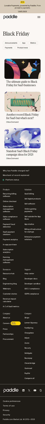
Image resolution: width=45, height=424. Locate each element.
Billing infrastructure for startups (32, 230)
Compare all (29, 378)
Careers (9, 323)
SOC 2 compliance (32, 289)
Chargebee (29, 333)
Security (6, 415)
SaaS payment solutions (9, 233)
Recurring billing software (9, 195)
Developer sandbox (32, 284)
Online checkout (9, 201)
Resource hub (8, 273)
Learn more (22, 11)
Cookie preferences (12, 401)
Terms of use (9, 406)
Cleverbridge (29, 363)
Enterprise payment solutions (32, 238)
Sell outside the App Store (32, 217)
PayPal (27, 373)
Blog (4, 279)
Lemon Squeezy (30, 323)
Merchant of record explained (16, 175)
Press (5, 329)
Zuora (26, 343)
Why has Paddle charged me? (16, 171)
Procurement (8, 339)
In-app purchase (10, 244)
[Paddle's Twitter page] (29, 390)
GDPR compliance (31, 294)
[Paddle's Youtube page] (34, 390)
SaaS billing (29, 194)
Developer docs (30, 279)
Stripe (26, 318)
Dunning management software (8, 259)
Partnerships (8, 334)
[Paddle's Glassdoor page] (40, 390)
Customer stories (10, 294)
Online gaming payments (30, 210)
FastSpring (28, 328)
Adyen (27, 338)
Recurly (27, 348)
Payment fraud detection (9, 225)
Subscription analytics (8, 251)
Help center (29, 273)
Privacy (6, 410)
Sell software (29, 204)
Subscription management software (8, 208)
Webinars (7, 289)
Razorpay (28, 358)
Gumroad (28, 368)
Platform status (12, 180)
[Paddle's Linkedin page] (23, 390)
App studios (29, 224)
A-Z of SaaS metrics (11, 306)
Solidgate (28, 353)
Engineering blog (10, 284)
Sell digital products (32, 199)
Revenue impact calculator (9, 300)
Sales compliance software (10, 218)
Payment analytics (10, 239)
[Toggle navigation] (39, 17)
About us (6, 318)
